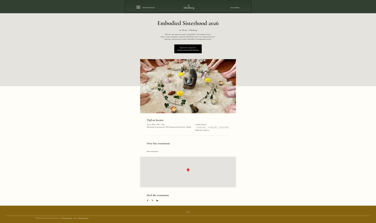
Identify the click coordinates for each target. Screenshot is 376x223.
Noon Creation (83, 218)
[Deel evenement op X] (152, 200)
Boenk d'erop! (67, 218)
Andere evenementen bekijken (188, 50)
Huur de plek (149, 8)
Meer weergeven (152, 151)
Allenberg (188, 7)
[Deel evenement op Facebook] (148, 200)
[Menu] (138, 7)
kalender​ (234, 8)
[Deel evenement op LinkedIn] (157, 200)
